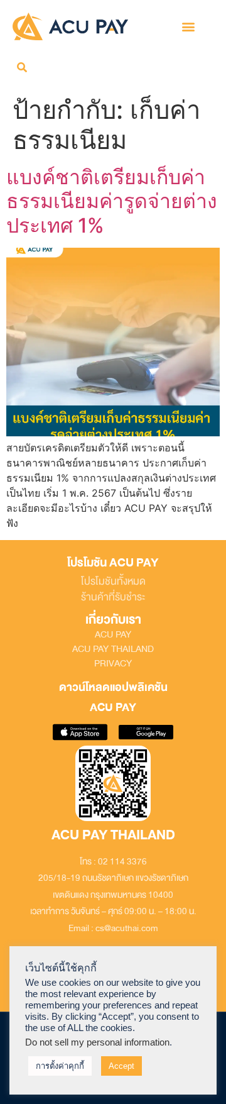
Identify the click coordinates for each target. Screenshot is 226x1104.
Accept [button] (121, 1066)
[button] (188, 26)
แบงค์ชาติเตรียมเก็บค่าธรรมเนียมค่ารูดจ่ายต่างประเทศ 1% (111, 201)
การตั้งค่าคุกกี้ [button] (60, 1066)
